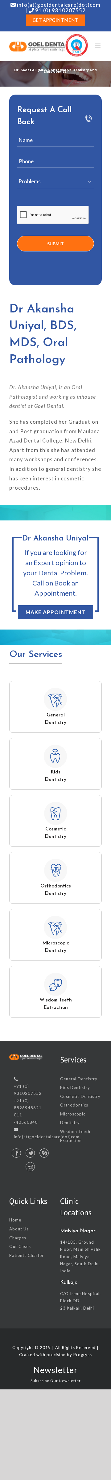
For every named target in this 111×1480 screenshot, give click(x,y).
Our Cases (20, 1246)
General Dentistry (78, 1078)
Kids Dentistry (75, 1087)
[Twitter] (30, 1153)
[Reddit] (30, 1166)
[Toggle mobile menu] (98, 46)
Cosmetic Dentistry (80, 1096)
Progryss (82, 1354)
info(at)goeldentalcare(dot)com (47, 1136)
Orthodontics (74, 1105)
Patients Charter (26, 1255)
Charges (17, 1237)
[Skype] (44, 1153)
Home (15, 1219)
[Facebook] (16, 1153)
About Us (19, 1228)
